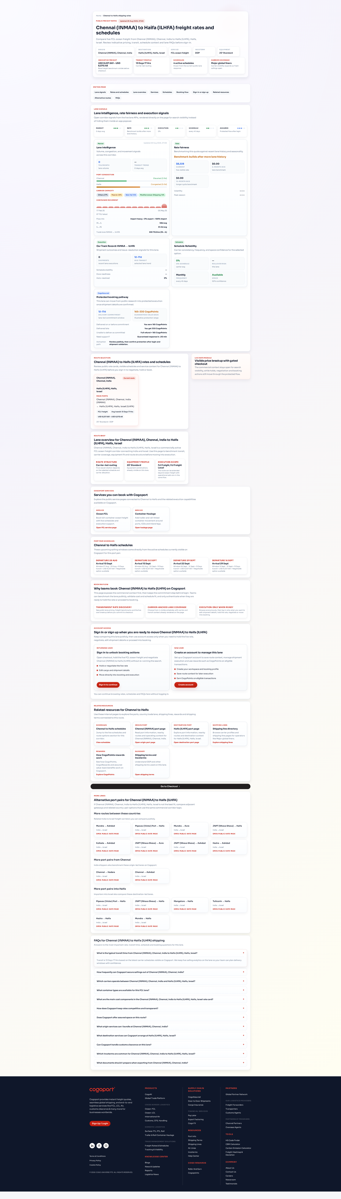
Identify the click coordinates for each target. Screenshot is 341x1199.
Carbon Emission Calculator (238, 1148)
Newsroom (231, 1180)
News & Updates (152, 1167)
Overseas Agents (233, 1127)
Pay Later (192, 1115)
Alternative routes (103, 98)
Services (154, 92)
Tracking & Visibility (154, 1149)
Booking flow (182, 92)
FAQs (117, 98)
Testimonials (231, 1184)
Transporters (232, 1109)
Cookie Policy (95, 1165)
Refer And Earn (195, 1169)
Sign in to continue (108, 685)
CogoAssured (194, 1097)
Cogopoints (193, 1173)
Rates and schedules (119, 92)
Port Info (192, 1136)
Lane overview (139, 92)
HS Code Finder (233, 1140)
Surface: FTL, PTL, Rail (155, 1131)
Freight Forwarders (234, 1105)
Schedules (167, 92)
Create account (185, 685)
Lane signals (100, 92)
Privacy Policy (95, 1161)
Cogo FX (192, 1123)
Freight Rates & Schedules (157, 1146)
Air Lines (192, 1148)
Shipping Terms (195, 1140)
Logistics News (152, 1174)
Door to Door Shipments (199, 1101)
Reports (148, 1170)
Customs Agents (233, 1113)
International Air (152, 1117)
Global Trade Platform (155, 1098)
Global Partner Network (236, 1094)
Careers (229, 1176)
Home (98, 16)
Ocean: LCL (150, 1113)
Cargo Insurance (195, 1105)
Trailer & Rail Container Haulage (159, 1135)
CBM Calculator (233, 1144)
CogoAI (148, 1094)
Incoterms (192, 1152)
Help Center (193, 1156)
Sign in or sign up (200, 92)
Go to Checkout (169, 786)
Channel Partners (234, 1123)
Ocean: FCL (150, 1109)
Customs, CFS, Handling (156, 1121)
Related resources (221, 92)
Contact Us (231, 1172)
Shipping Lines (194, 1144)
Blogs (147, 1163)
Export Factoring (196, 1119)
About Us (230, 1168)
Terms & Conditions (98, 1156)
